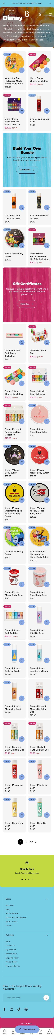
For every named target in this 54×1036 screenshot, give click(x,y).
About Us (10, 905)
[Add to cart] (22, 70)
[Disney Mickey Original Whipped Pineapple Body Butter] (14, 492)
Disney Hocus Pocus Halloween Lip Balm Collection (39, 256)
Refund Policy (11, 954)
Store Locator (11, 921)
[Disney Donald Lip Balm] (14, 807)
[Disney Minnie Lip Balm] (39, 769)
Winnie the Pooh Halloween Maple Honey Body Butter (14, 81)
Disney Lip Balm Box (38, 352)
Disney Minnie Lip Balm (38, 786)
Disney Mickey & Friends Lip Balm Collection (13, 432)
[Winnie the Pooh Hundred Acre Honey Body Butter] (39, 536)
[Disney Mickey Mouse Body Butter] (39, 454)
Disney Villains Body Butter (12, 471)
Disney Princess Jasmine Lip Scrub (39, 670)
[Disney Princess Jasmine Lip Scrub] (39, 653)
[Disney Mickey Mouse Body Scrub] (14, 577)
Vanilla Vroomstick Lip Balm (39, 217)
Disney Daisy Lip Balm (38, 824)
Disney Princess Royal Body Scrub (38, 594)
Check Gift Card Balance (16, 917)
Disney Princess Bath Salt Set (12, 632)
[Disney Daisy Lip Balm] (39, 807)
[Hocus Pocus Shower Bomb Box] (39, 63)
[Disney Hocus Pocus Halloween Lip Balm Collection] (39, 238)
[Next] (50, 3)
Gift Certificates (12, 913)
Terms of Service (13, 966)
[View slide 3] (28, 879)
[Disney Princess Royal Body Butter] (39, 414)
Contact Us (10, 945)
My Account (11, 950)
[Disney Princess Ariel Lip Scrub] (39, 615)
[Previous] (4, 3)
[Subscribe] (46, 997)
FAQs (8, 941)
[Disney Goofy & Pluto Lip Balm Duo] (39, 731)
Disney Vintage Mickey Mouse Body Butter (37, 510)
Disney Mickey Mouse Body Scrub (14, 594)
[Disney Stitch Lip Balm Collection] (39, 376)
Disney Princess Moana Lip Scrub (13, 708)
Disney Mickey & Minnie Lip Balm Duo (38, 709)
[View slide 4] (32, 879)
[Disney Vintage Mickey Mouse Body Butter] (39, 492)
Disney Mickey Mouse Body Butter (39, 471)
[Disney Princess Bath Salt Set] (14, 615)
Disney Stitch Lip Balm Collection (38, 393)
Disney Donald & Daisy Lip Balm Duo (14, 748)
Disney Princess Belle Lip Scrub (12, 670)
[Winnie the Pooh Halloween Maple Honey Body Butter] (14, 63)
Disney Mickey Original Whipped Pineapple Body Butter (13, 512)
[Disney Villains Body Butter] (14, 454)
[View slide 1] (22, 879)
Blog (8, 909)
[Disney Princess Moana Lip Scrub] (14, 691)
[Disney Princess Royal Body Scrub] (39, 577)
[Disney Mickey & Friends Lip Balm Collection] (14, 414)
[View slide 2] (25, 879)
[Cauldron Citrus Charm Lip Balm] (14, 200)
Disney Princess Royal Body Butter (39, 431)
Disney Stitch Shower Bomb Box (14, 393)
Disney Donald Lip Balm (14, 824)
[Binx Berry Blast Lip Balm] (39, 103)
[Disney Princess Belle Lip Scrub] (14, 653)
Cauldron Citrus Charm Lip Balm (12, 217)
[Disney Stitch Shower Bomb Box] (14, 376)
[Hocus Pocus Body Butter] (14, 238)
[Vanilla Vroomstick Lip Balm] (39, 200)
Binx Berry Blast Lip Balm (39, 120)
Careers (9, 925)
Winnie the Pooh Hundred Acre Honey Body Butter (39, 554)
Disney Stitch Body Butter (14, 553)
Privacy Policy (11, 962)
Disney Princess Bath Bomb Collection (12, 353)
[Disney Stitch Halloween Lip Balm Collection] (14, 103)
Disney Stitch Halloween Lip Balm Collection (12, 121)
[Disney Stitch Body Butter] (14, 536)
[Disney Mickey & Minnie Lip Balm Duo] (39, 691)
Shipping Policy (12, 958)
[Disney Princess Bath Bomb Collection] (14, 335)
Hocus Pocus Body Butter (14, 255)
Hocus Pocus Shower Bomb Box (39, 79)
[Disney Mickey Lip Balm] (14, 769)
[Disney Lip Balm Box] (39, 335)
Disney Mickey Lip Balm (14, 786)
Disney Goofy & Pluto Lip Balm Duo (39, 748)
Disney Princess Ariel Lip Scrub (37, 632)
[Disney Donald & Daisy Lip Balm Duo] (14, 731)
